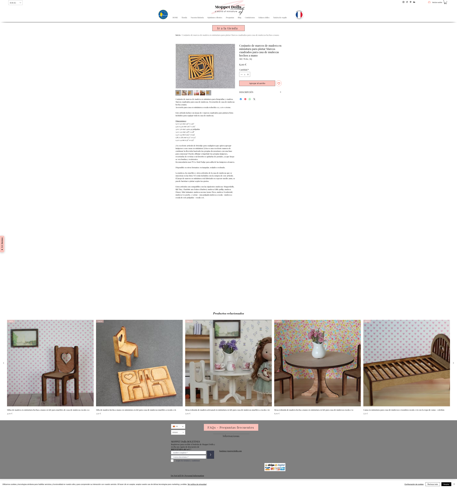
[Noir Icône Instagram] (403, 2)
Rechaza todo (432, 484)
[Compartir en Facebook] (240, 99)
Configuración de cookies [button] (414, 484)
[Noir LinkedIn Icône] (414, 2)
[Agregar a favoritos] (279, 83)
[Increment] (248, 74)
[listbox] (15, 2)
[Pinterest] (410, 2)
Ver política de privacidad (197, 484)
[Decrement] (241, 74)
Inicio (178, 35)
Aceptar (446, 484)
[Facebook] (407, 2)
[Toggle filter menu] (276, 235)
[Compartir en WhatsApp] (249, 99)
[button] (15, 2)
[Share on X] (254, 99)
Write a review (256, 213)
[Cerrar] (454, 484)
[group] (228, 369)
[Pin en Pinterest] (245, 99)
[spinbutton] (244, 74)
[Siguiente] (453, 363)
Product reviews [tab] (183, 228)
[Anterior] (3, 363)
